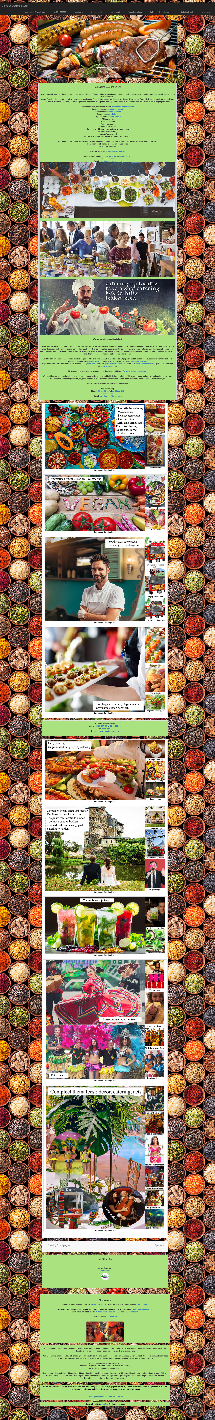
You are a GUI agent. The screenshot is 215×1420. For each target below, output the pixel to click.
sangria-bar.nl (113, 114)
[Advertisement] (107, 1414)
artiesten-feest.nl (94, 361)
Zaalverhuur (168, 12)
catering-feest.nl (114, 116)
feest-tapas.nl (115, 111)
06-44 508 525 (125, 156)
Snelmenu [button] (206, 12)
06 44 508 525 (118, 391)
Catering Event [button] (187, 12)
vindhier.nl (105, 1270)
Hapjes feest (115, 12)
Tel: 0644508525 (59, 12)
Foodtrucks (78, 12)
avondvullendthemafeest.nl (135, 371)
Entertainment (96, 12)
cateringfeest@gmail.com (35, 12)
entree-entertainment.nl (146, 363)
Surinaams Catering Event (15, 5)
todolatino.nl (142, 1304)
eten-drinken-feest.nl (117, 151)
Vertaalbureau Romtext (105, 1311)
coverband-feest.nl (138, 361)
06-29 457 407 (111, 156)
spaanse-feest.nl (117, 109)
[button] (59, 1246)
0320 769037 (109, 393)
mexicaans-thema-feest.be (123, 106)
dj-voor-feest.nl (109, 366)
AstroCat (104, 1404)
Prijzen (153, 12)
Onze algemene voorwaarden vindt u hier (105, 1396)
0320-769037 (109, 158)
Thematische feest (135, 12)
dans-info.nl (92, 363)
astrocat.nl (112, 1316)
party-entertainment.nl (114, 363)
